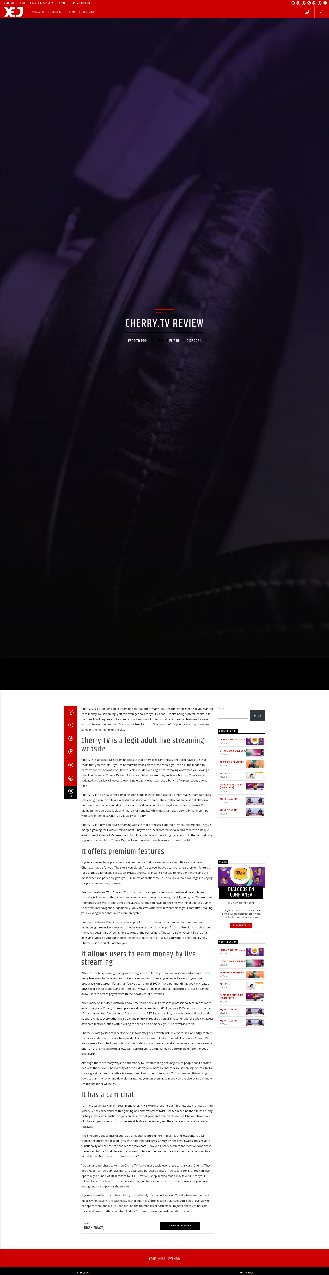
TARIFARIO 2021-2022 (42, 3)
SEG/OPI (10, 3)
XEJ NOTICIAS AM (228, 818)
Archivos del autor (180, 1244)
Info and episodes (241, 944)
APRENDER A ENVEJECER (232, 781)
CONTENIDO (89, 12)
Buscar (221, 727)
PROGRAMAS (38, 12)
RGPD (23, 3)
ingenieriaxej (158, 349)
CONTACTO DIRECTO (81, 3)
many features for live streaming (173, 728)
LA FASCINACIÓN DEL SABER (233, 770)
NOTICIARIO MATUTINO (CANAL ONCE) (231, 805)
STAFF (62, 3)
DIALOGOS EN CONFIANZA (232, 758)
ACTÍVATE (225, 792)
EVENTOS (56, 12)
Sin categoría (164, 321)
